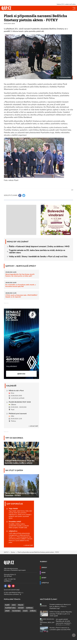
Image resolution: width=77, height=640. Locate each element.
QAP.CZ (6, 552)
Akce (14, 605)
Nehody (21, 608)
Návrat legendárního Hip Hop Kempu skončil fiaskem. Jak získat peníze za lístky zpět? (19, 275)
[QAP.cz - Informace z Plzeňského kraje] (6, 8)
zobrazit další (33, 426)
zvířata (33, 611)
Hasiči (25, 611)
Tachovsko (16, 611)
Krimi (43, 573)
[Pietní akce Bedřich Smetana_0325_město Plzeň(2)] (64, 77)
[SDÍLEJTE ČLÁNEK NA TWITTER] (23, 195)
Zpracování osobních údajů (11, 590)
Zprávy (13, 552)
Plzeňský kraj (10, 608)
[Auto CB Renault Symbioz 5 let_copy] (21, 378)
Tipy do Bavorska (14, 438)
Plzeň (7, 605)
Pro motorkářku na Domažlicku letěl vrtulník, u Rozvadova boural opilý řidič (20, 285)
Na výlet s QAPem (14, 470)
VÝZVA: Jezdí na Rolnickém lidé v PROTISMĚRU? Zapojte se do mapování (21, 296)
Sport (44, 578)
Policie (20, 605)
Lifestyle (45, 583)
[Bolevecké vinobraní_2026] (56, 220)
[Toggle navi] (73, 8)
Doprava (29, 608)
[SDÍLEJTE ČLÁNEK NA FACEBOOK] (19, 195)
